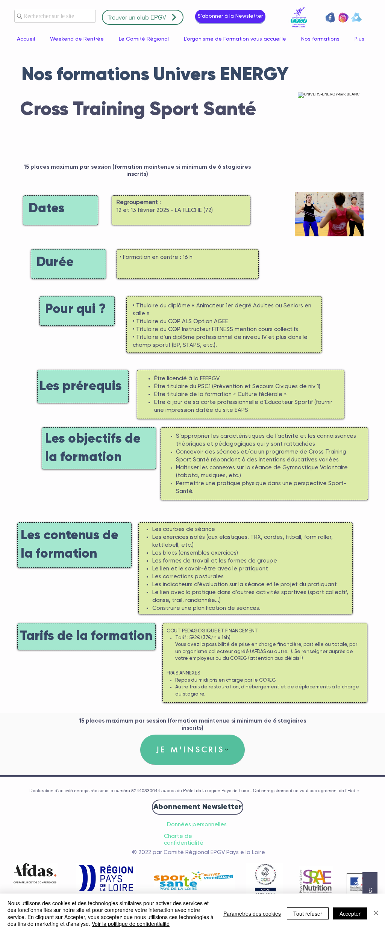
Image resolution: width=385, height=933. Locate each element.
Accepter (350, 913)
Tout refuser (307, 913)
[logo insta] (343, 17)
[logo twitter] (356, 17)
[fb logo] (330, 17)
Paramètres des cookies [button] (252, 913)
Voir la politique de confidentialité (131, 923)
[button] (230, 16)
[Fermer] (375, 913)
